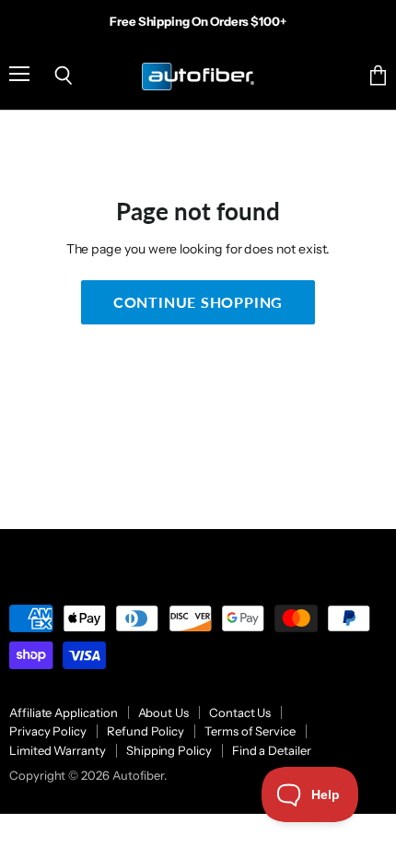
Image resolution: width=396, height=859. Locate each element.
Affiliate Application (63, 712)
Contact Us (240, 712)
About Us (163, 712)
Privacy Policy (48, 731)
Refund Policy (145, 731)
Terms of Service (250, 731)
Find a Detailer (271, 750)
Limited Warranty (57, 750)
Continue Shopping (198, 302)
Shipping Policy (169, 750)
